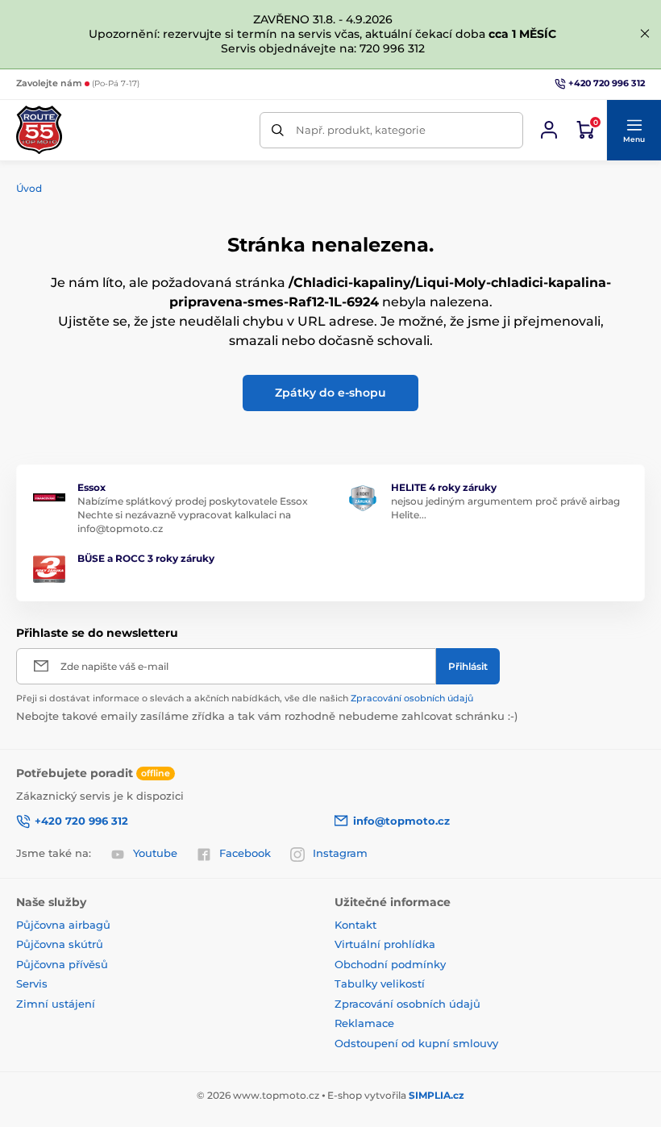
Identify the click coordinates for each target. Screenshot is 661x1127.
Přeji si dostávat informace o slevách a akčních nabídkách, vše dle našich (244, 698)
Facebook (245, 852)
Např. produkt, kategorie (361, 129)
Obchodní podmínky (390, 964)
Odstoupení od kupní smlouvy (416, 1043)
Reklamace (364, 1023)
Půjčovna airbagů (63, 924)
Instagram (340, 852)
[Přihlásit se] (549, 130)
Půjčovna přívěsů (62, 964)
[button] (633, 130)
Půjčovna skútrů (59, 944)
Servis (32, 983)
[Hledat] (278, 130)
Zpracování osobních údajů (412, 698)
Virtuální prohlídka (385, 944)
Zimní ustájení (55, 1003)
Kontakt (355, 924)
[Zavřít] (645, 34)
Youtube (155, 852)
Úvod (29, 188)
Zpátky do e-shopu (330, 392)
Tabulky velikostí (380, 983)
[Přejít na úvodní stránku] (39, 130)
